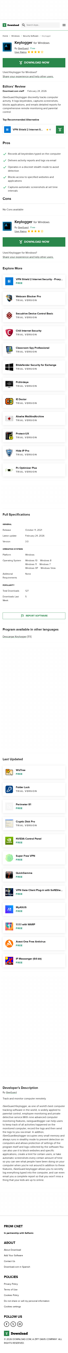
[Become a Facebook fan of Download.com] (6, 1324)
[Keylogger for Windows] (7, 47)
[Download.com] (11, 25)
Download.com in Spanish (17, 1266)
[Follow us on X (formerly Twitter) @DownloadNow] (13, 1324)
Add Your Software (13, 1255)
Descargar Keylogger (15, 636)
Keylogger (32, 42)
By (22, 48)
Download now (36, 62)
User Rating (21, 52)
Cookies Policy (11, 1295)
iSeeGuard (11, 1092)
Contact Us (9, 1261)
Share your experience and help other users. (28, 76)
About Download (12, 1249)
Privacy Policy (11, 1284)
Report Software (37, 615)
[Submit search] (23, 25)
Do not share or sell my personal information (27, 1301)
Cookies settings (12, 1306)
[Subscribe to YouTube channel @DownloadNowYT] (19, 1324)
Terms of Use (10, 1289)
